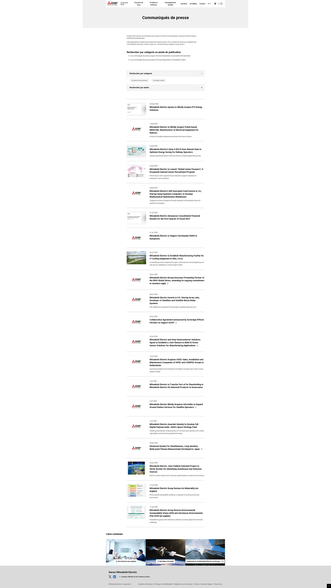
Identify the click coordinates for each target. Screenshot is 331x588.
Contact (202, 4)
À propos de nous (138, 4)
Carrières (184, 4)
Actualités (193, 4)
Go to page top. (329, 586)
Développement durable (170, 4)
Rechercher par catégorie (141, 73)
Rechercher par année (139, 87)
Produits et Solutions (153, 4)
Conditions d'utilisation (145, 584)
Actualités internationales (139, 80)
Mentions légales (206, 584)
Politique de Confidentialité (163, 584)
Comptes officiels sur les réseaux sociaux (135, 577)
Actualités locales (158, 80)
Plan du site (218, 584)
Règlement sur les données (183, 584)
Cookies (196, 584)
